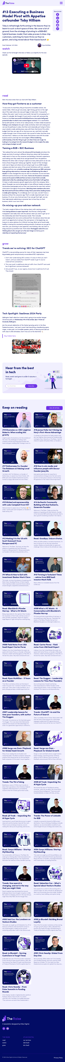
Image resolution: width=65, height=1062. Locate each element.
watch (4, 1043)
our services (27, 1040)
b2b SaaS (26, 1043)
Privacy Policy (58, 1058)
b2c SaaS (26, 1045)
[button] (61, 3)
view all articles (54, 408)
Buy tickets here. (10, 336)
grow (4, 1045)
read (3, 1040)
